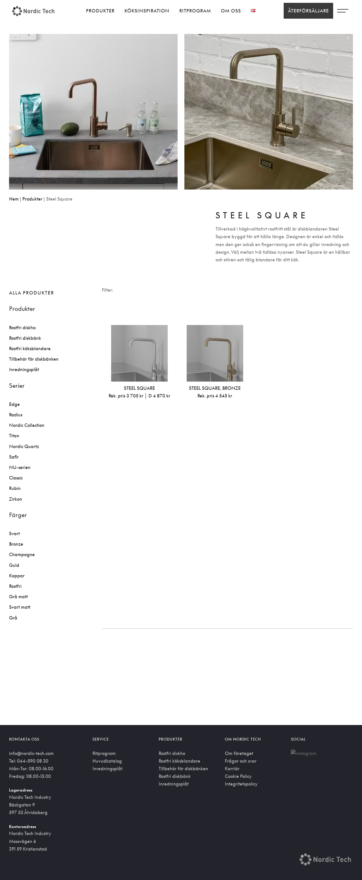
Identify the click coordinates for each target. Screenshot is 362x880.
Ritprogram (195, 11)
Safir (14, 457)
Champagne (22, 554)
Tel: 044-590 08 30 (28, 761)
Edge (14, 404)
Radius (15, 415)
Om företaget (239, 753)
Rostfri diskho (22, 327)
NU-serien (20, 467)
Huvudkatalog (107, 761)
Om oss (231, 11)
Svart (14, 533)
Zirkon (15, 499)
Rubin (15, 488)
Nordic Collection (26, 425)
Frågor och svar (241, 761)
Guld (14, 565)
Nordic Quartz (24, 446)
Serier (17, 385)
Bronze (16, 544)
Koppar (17, 575)
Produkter (100, 11)
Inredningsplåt (24, 369)
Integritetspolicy (241, 784)
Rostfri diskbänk (25, 338)
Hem (14, 199)
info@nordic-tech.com (31, 753)
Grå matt (18, 596)
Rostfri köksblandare (30, 348)
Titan (14, 435)
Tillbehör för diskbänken (34, 359)
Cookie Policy (238, 776)
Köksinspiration (146, 11)
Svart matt (19, 607)
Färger (18, 514)
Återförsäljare (308, 11)
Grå (13, 618)
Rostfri (15, 586)
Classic (16, 478)
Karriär (232, 768)
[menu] (342, 12)
